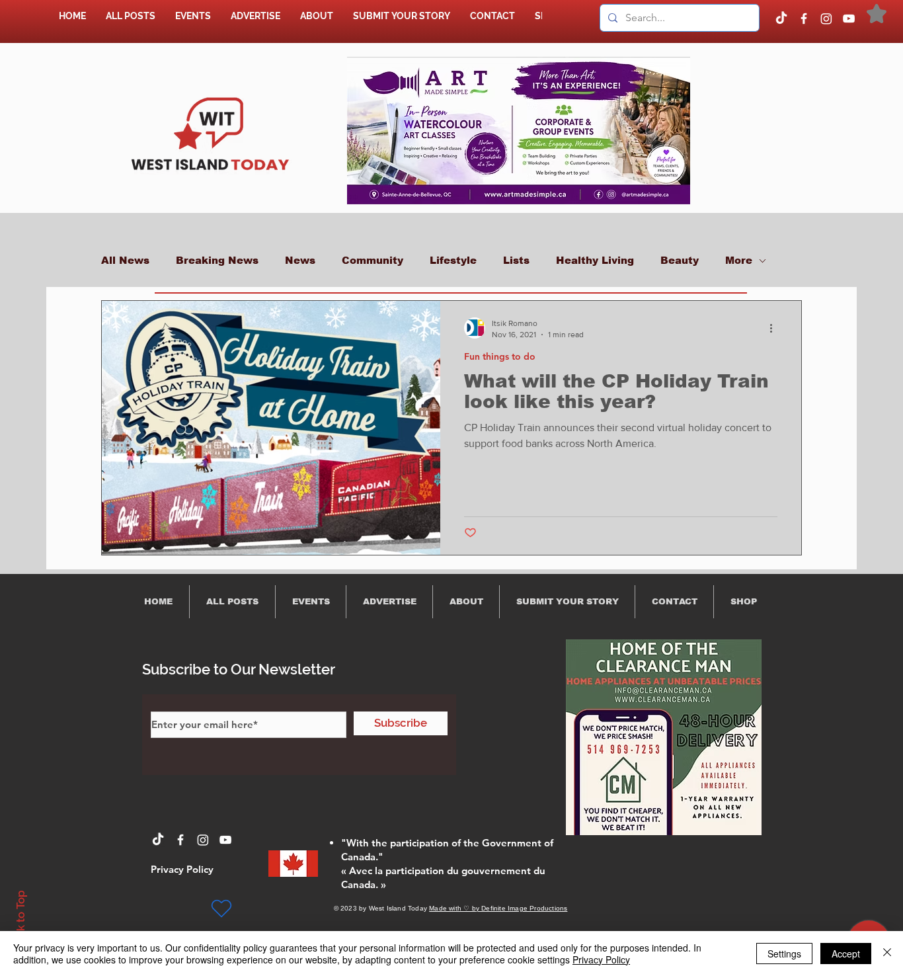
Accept (846, 953)
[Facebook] (804, 18)
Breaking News (217, 260)
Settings (784, 953)
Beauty (679, 260)
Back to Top (20, 921)
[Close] (887, 953)
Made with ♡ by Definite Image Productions (498, 908)
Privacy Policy (601, 959)
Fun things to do (499, 356)
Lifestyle (453, 260)
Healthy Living (595, 260)
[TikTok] (781, 18)
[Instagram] (826, 18)
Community (372, 260)
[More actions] (775, 328)
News (300, 260)
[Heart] (221, 908)
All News (125, 260)
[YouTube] (849, 18)
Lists (516, 260)
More (738, 260)
